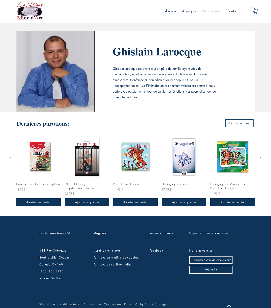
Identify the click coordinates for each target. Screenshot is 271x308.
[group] (135, 170)
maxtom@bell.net (51, 278)
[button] (255, 11)
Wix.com (110, 304)
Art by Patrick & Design (150, 304)
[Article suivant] (260, 156)
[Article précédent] (10, 156)
